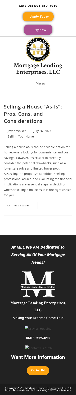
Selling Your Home (21, 136)
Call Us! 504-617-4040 (38, 6)
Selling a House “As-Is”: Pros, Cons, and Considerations (33, 113)
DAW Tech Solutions (59, 390)
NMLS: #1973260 (38, 338)
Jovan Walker (17, 131)
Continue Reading (22, 204)
